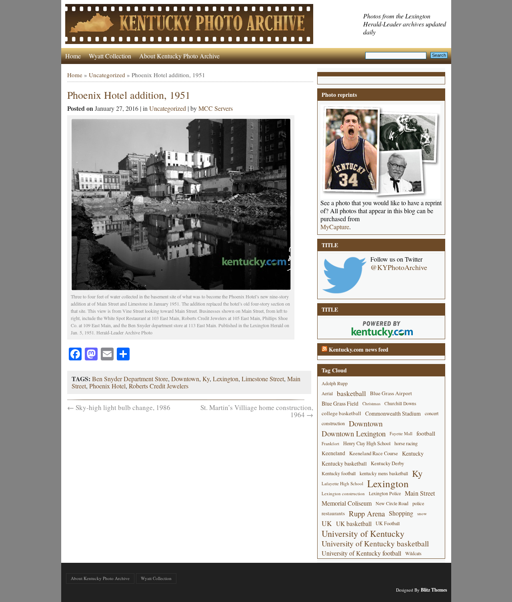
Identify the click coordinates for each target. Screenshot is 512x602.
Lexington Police (385, 493)
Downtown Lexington (354, 433)
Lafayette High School (342, 483)
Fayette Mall (401, 433)
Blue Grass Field (340, 403)
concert (431, 413)
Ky (206, 378)
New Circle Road (392, 503)
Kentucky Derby (387, 463)
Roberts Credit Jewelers (158, 386)
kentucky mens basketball (384, 473)
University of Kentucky (363, 533)
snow (422, 513)
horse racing (406, 443)
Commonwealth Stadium (393, 413)
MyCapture (334, 227)
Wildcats (413, 553)
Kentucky (413, 453)
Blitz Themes (434, 589)
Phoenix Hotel (107, 386)
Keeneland (333, 453)
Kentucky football (339, 473)
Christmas (371, 403)
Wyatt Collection (110, 56)
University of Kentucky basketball (375, 543)
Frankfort (330, 443)
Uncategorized (107, 75)
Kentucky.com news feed (358, 349)
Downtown (185, 378)
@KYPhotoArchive (398, 267)
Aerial (327, 393)
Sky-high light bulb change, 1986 (118, 407)
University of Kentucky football (361, 553)
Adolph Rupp (335, 383)
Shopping (401, 513)
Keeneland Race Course (373, 453)
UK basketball (354, 523)
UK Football (388, 523)
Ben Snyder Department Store (130, 378)
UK (327, 523)
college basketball (341, 413)
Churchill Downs (400, 403)
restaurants (333, 513)
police (418, 503)
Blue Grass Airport (391, 393)
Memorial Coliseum (347, 503)
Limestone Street (263, 378)
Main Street (420, 493)
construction (333, 423)
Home (73, 56)
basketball (351, 393)
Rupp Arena (367, 513)
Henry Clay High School (366, 443)
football (425, 433)
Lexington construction (343, 493)
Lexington (225, 378)
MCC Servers (215, 108)
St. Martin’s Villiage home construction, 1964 (256, 411)
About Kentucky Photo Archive (179, 56)
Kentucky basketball (344, 463)
